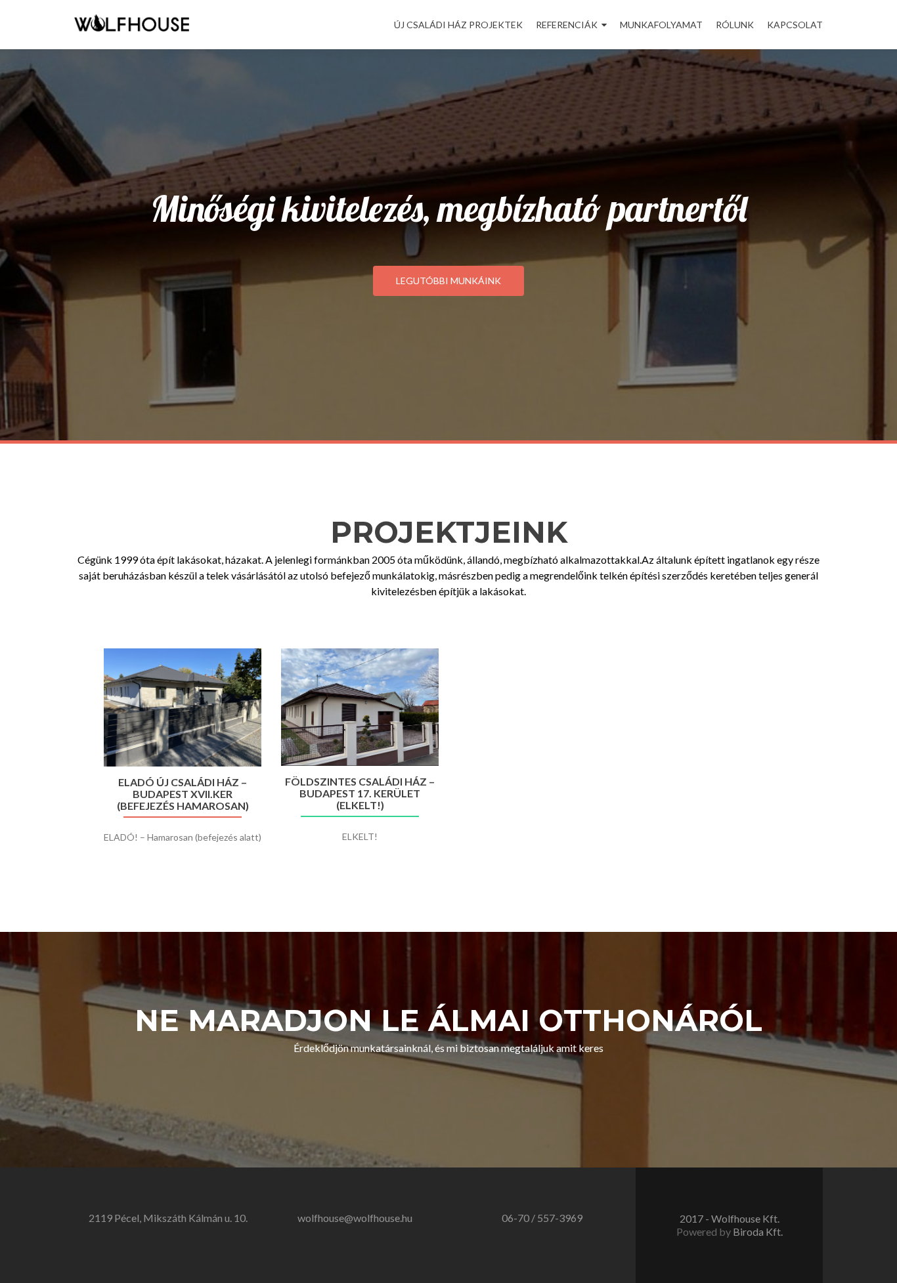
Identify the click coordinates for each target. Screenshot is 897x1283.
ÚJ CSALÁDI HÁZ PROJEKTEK (458, 24)
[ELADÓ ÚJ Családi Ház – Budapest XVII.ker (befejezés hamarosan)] (182, 707)
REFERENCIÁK (567, 24)
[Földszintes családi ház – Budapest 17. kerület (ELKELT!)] (360, 707)
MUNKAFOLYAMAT (661, 24)
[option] (448, 758)
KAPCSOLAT (795, 24)
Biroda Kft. (758, 1231)
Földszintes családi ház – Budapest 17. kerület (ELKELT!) (360, 793)
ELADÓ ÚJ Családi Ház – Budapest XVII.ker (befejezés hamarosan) (183, 794)
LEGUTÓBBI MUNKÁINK (448, 280)
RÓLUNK (735, 24)
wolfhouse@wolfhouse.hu (354, 1217)
